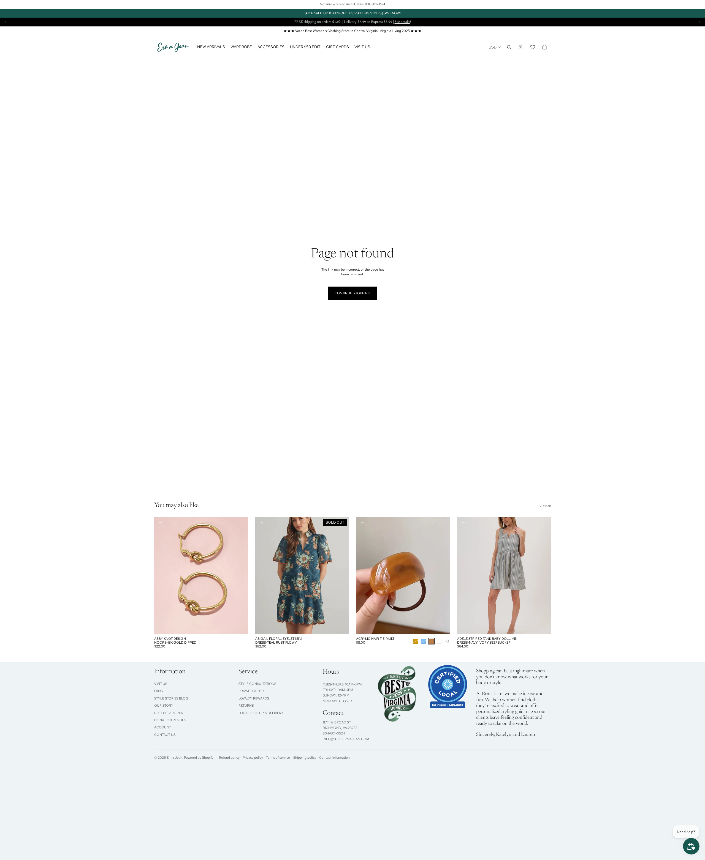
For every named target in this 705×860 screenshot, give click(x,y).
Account (162, 727)
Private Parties (251, 691)
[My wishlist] (533, 47)
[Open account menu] (520, 47)
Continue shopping (352, 293)
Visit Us (160, 684)
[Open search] (509, 47)
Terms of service (278, 757)
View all (545, 506)
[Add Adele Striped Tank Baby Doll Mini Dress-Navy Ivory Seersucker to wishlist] (463, 523)
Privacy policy (253, 757)
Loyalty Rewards (253, 698)
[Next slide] (699, 22)
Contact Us (164, 735)
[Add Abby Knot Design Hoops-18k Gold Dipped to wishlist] (160, 523)
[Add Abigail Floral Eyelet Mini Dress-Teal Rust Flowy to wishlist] (261, 523)
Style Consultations (257, 684)
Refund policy (229, 757)
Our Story (163, 705)
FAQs (158, 691)
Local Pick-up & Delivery (260, 713)
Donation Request (171, 720)
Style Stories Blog (171, 698)
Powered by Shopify (198, 757)
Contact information (334, 757)
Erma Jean (174, 757)
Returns (246, 705)
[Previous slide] (6, 22)
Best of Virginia (168, 713)
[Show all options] (447, 641)
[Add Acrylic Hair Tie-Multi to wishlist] (362, 523)
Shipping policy (304, 757)
